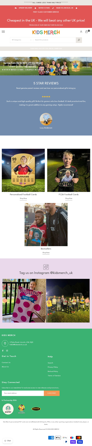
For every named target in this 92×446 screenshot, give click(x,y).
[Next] (87, 301)
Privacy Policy (53, 367)
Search (50, 363)
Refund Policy (53, 371)
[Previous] (5, 301)
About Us (5, 367)
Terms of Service (54, 375)
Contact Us (6, 362)
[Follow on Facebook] (3, 351)
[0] (86, 31)
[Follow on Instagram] (7, 351)
